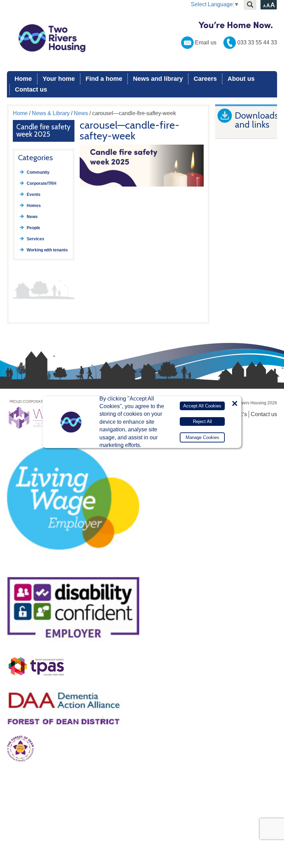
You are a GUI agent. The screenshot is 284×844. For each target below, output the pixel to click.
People (33, 227)
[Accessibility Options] (268, 5)
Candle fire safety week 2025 (43, 130)
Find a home (104, 78)
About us (241, 78)
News (81, 113)
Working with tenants (47, 250)
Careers (205, 78)
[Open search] (250, 5)
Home (23, 78)
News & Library (51, 113)
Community (38, 172)
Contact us (31, 89)
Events (34, 194)
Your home (59, 78)
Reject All (202, 421)
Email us (205, 42)
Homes (34, 205)
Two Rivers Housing (142, 38)
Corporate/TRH (41, 183)
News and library (158, 78)
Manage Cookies (202, 437)
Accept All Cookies (202, 405)
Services (35, 238)
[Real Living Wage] (73, 566)
